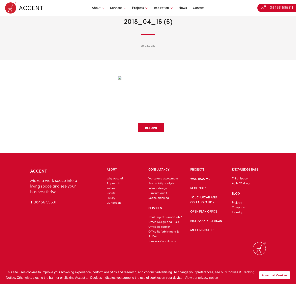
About (96, 8)
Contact (198, 8)
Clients (111, 193)
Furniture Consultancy (162, 241)
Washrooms (200, 179)
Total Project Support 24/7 (165, 217)
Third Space (240, 178)
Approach (113, 183)
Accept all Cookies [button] (275, 275)
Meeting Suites (202, 230)
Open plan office (203, 211)
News (183, 8)
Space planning (158, 198)
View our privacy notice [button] (201, 277)
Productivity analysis (161, 183)
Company (238, 207)
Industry (237, 212)
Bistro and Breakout (207, 221)
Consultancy (159, 169)
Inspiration (161, 8)
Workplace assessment (163, 178)
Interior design (157, 188)
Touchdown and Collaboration (203, 199)
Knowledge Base (245, 169)
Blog (236, 193)
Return (151, 127)
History (111, 198)
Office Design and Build (163, 222)
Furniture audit (157, 193)
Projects (138, 8)
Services (116, 8)
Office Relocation (159, 226)
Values (111, 188)
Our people (114, 202)
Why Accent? (115, 178)
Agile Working (241, 183)
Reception (198, 188)
